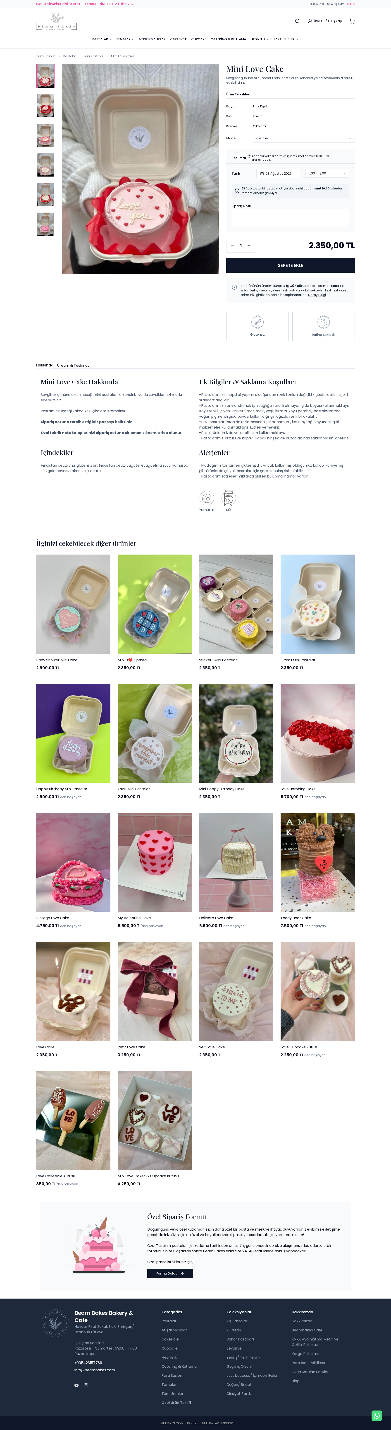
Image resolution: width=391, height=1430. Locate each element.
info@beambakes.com (94, 1370)
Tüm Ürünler (46, 56)
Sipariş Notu (241, 206)
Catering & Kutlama (228, 39)
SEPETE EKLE (290, 265)
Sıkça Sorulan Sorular (310, 1371)
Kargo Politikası (305, 1353)
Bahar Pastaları (240, 1339)
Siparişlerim (335, 4)
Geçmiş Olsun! (239, 1366)
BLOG (351, 4)
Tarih (236, 173)
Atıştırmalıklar (152, 39)
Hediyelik (258, 39)
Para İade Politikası (308, 1362)
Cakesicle (178, 39)
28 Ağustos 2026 (279, 173)
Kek (229, 116)
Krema (231, 126)
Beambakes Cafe (307, 1330)
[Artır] (249, 245)
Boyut (231, 106)
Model (231, 138)
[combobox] (304, 106)
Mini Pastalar (93, 56)
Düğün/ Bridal (238, 1384)
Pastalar (100, 39)
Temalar (123, 39)
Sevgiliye (234, 1348)
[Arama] (297, 21)
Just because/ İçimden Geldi (251, 1375)
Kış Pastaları (237, 1321)
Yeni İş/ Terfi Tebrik (243, 1357)
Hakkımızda (316, 4)
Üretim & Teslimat (73, 365)
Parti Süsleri (284, 39)
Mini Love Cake (122, 56)
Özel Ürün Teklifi (176, 1402)
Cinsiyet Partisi (239, 1393)
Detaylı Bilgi (317, 295)
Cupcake (198, 39)
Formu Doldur (167, 1273)
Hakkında (44, 365)
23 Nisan (233, 1330)
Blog (295, 1381)
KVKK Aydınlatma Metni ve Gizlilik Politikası (315, 1342)
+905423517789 (88, 1362)
